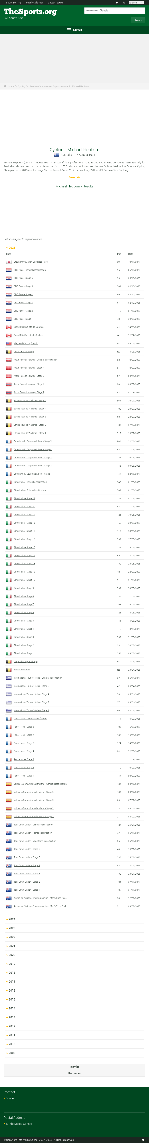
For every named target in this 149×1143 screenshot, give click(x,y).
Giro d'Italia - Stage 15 (24, 547)
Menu (77, 29)
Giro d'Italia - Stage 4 (24, 628)
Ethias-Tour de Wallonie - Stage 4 (30, 408)
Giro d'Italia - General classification (30, 481)
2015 (12, 999)
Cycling (21, 86)
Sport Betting (13, 2)
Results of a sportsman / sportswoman (49, 86)
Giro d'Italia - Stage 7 (24, 604)
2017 (12, 982)
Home (11, 86)
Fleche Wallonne (22, 669)
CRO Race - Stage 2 (23, 310)
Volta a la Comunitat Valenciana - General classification (40, 783)
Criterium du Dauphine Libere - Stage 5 (33, 441)
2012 (12, 1026)
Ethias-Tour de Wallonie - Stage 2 (30, 424)
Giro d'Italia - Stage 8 (24, 596)
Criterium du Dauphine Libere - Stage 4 (33, 449)
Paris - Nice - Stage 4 (24, 751)
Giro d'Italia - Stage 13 (24, 563)
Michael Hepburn (80, 86)
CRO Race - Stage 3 (23, 302)
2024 (12, 919)
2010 (12, 1044)
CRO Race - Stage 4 (23, 294)
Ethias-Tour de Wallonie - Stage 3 (30, 416)
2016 (12, 991)
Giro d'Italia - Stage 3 (24, 636)
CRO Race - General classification (30, 269)
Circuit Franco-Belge (24, 351)
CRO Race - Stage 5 (23, 286)
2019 (12, 964)
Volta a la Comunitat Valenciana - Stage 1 (34, 816)
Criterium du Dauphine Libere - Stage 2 (33, 465)
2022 (12, 937)
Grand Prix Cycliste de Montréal (29, 326)
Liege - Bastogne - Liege (25, 661)
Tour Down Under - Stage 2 (27, 881)
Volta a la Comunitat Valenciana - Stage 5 (34, 792)
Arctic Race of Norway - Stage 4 (29, 367)
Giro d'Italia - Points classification (30, 490)
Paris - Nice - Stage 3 (24, 759)
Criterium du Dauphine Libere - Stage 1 (33, 473)
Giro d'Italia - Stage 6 (24, 612)
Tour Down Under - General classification (33, 824)
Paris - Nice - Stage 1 (24, 775)
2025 (12, 248)
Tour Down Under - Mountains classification (35, 840)
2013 (12, 1017)
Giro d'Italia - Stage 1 (24, 653)
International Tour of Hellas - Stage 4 (31, 694)
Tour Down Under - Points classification (33, 832)
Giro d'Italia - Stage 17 (24, 530)
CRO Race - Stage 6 (23, 277)
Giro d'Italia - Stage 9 (24, 588)
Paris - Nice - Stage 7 (24, 734)
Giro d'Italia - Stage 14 (24, 555)
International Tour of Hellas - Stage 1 (31, 710)
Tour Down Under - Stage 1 (27, 889)
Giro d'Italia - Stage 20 (24, 506)
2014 (12, 1008)
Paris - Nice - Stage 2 (24, 767)
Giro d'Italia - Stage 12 (24, 571)
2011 (12, 1035)
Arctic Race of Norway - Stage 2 (29, 384)
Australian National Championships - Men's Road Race (40, 897)
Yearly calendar (34, 2)
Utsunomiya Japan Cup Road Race (31, 261)
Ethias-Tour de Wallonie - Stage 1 (30, 432)
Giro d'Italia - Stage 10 (24, 579)
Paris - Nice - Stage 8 (24, 726)
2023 (12, 928)
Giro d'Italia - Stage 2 (24, 645)
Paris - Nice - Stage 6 (24, 743)
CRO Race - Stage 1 (23, 318)
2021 (12, 946)
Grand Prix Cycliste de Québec (28, 335)
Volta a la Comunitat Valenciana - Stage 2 (34, 808)
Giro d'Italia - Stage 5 (24, 620)
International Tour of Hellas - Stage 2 (31, 702)
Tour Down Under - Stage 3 (27, 873)
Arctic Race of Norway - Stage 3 (29, 375)
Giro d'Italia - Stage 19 (24, 514)
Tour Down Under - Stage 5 (27, 857)
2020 (12, 955)
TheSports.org (17, 12)
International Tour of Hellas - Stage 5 (31, 685)
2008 (12, 1053)
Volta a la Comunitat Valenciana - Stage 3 (34, 800)
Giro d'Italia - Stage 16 (24, 539)
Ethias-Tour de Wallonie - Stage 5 (30, 400)
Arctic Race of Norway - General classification (35, 359)
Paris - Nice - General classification (30, 718)
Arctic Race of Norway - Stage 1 (29, 392)
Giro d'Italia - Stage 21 (24, 498)
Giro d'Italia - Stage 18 (24, 522)
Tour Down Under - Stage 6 (27, 848)
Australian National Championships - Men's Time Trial (40, 906)
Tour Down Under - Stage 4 (27, 865)
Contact (11, 1098)
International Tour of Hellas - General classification (38, 677)
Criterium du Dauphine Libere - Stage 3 (33, 457)
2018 (12, 973)
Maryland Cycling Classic (26, 343)
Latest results (55, 2)
